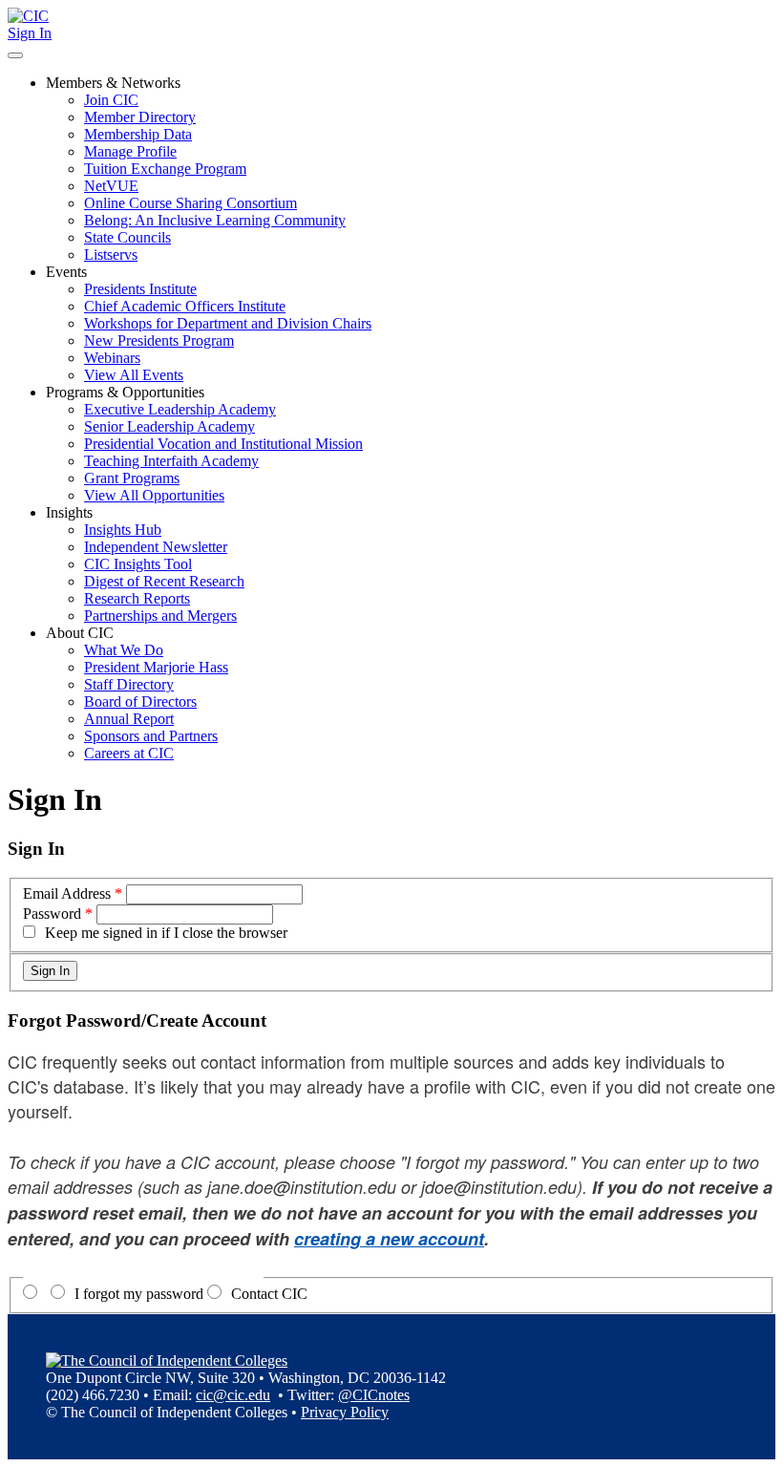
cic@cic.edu (233, 1395)
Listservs (111, 254)
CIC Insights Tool (138, 564)
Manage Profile (130, 151)
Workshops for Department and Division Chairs (227, 323)
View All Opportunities (154, 495)
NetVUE (111, 186)
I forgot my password (138, 1294)
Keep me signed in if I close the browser (166, 933)
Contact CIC (269, 1294)
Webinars (112, 358)
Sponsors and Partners (151, 736)
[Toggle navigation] (15, 55)
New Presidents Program (159, 340)
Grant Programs (132, 478)
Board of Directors (140, 701)
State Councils (127, 237)
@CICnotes (374, 1395)
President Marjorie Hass (156, 667)
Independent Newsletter (155, 547)
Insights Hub (122, 529)
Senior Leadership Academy (169, 426)
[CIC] (28, 16)
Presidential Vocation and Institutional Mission (223, 444)
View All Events (133, 375)
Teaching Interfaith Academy (171, 461)
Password (52, 913)
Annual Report (129, 719)
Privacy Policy (345, 1412)
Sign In (30, 33)
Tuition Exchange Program (165, 168)
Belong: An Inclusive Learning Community (215, 220)
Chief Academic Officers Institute (185, 306)
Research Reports (137, 598)
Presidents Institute (140, 289)
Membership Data (138, 134)
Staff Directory (129, 684)
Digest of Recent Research (164, 581)
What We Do (123, 650)
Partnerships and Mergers (160, 615)
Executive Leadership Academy (180, 409)
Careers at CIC (129, 753)
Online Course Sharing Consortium (190, 203)
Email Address (67, 893)
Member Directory (140, 117)
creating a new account (389, 1238)
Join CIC (111, 100)
